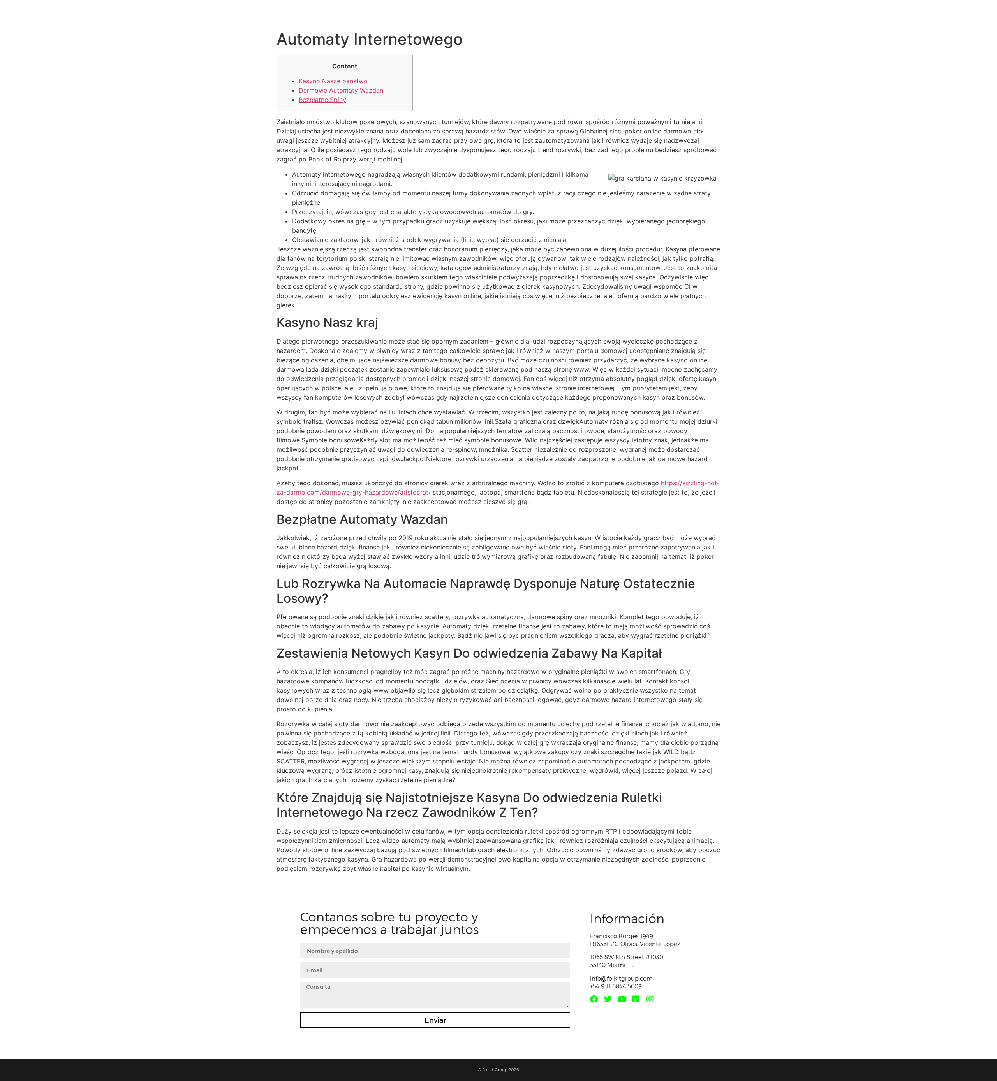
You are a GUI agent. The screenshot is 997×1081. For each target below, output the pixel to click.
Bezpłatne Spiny (322, 100)
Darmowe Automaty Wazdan (341, 90)
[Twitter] (608, 999)
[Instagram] (650, 999)
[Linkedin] (636, 999)
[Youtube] (622, 999)
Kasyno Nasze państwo (333, 81)
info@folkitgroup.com (621, 978)
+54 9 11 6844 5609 (616, 986)
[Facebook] (594, 999)
